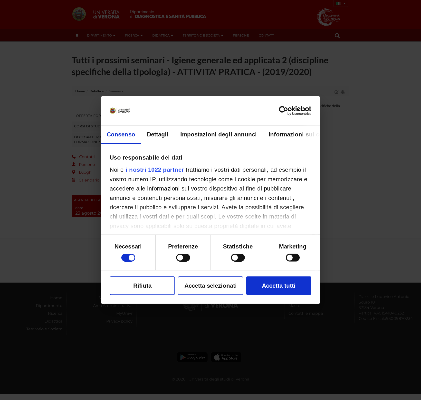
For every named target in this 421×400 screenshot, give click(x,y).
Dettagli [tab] (158, 134)
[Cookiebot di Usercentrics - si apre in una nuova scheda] (290, 111)
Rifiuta (142, 285)
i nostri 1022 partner (154, 169)
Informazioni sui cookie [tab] (301, 134)
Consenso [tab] (121, 134)
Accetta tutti (279, 285)
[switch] (183, 258)
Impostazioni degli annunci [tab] (218, 134)
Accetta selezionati (210, 285)
